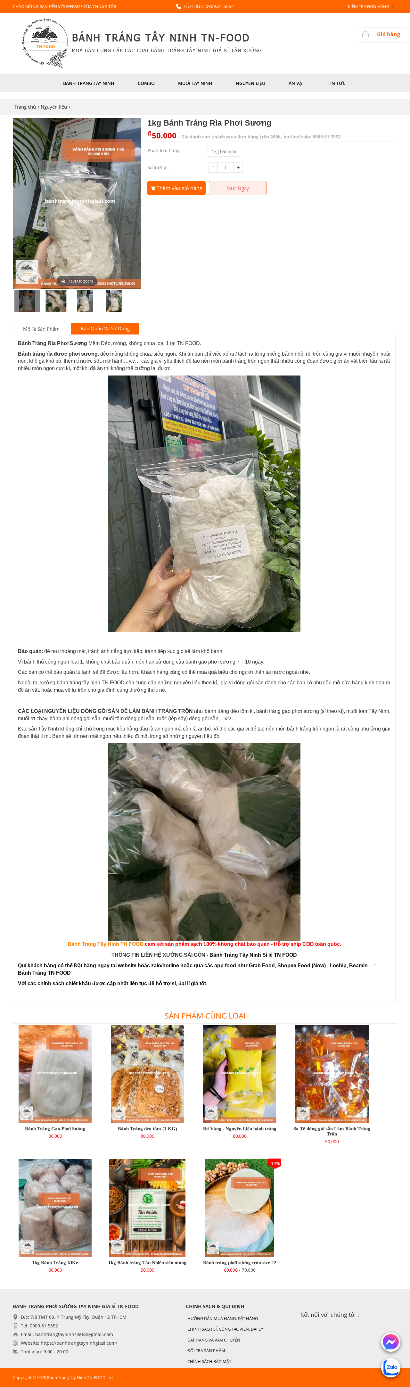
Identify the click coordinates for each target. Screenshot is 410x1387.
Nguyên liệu (250, 83)
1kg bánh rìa (224, 151)
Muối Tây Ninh (195, 83)
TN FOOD (132, 944)
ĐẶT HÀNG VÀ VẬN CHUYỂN (213, 1340)
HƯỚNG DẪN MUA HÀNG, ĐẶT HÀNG (222, 1318)
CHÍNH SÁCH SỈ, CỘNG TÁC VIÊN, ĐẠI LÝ (225, 1329)
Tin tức (337, 83)
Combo (146, 83)
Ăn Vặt (296, 83)
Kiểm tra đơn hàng (368, 6)
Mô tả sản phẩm (41, 329)
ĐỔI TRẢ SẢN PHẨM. (206, 1350)
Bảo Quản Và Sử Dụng (105, 328)
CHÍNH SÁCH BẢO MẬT (209, 1361)
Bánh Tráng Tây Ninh (88, 83)
